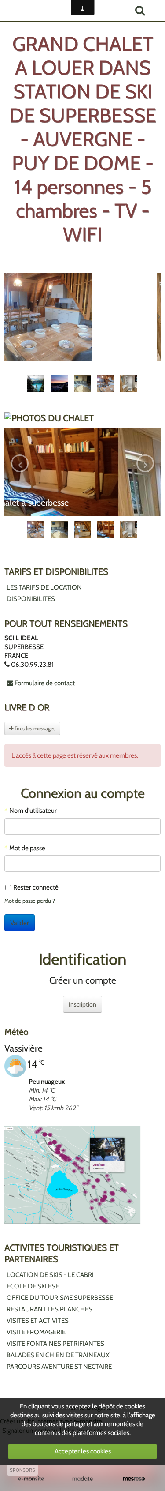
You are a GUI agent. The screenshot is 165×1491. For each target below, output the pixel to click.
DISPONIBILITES (31, 720)
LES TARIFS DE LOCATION (44, 708)
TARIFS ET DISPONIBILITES (56, 692)
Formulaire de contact (44, 804)
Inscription (82, 1125)
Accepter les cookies (83, 1451)
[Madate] (82, 1478)
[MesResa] (134, 1478)
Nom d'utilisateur (33, 931)
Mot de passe (27, 969)
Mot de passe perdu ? (29, 1021)
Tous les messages (34, 849)
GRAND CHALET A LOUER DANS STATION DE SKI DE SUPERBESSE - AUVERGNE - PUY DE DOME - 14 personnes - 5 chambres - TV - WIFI (82, 139)
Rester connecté (36, 1008)
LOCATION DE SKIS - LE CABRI (50, 1396)
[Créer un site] (31, 1478)
